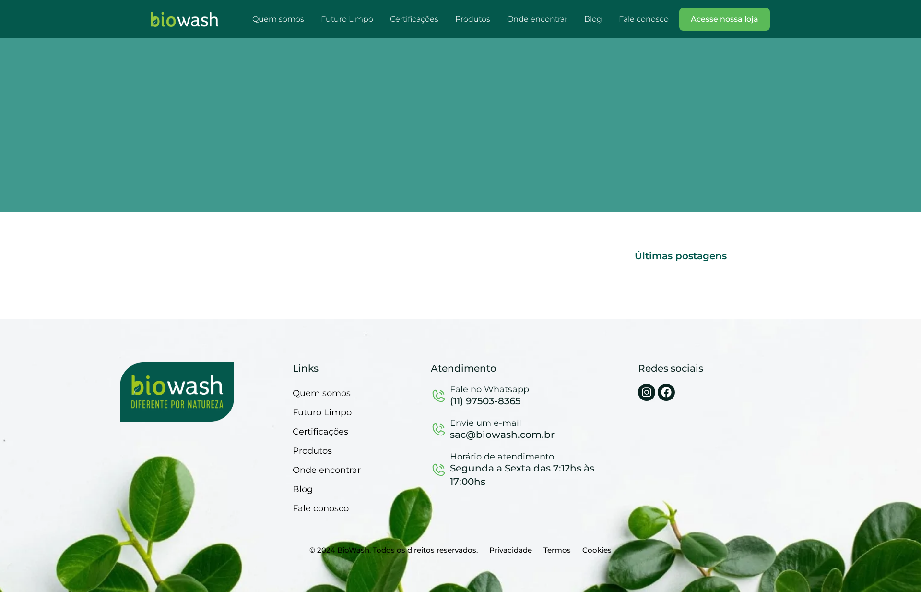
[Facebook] (666, 392)
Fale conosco (644, 19)
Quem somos (278, 19)
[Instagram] (646, 392)
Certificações (414, 19)
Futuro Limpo (347, 19)
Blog (593, 19)
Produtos (472, 19)
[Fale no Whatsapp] (439, 395)
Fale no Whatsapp (489, 389)
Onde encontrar (537, 19)
